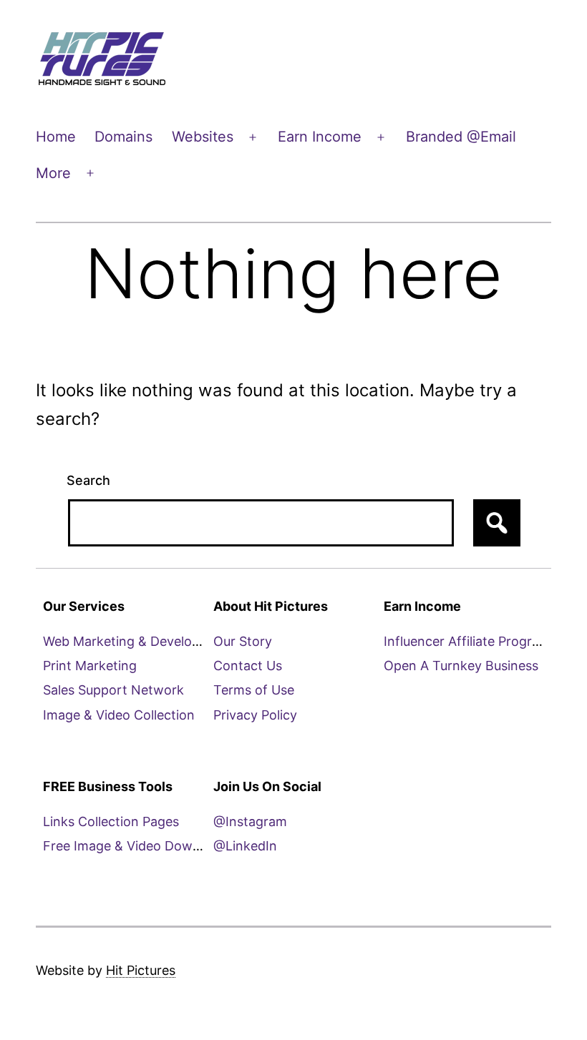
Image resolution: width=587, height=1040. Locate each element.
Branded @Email (461, 136)
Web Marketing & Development (137, 641)
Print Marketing (90, 665)
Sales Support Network (113, 689)
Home (56, 136)
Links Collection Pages (111, 821)
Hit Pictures (140, 970)
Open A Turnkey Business (461, 665)
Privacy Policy (255, 714)
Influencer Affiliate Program (467, 641)
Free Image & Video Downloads (138, 845)
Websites (202, 136)
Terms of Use (253, 689)
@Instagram (250, 821)
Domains (123, 136)
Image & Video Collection (119, 714)
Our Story (242, 641)
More (53, 173)
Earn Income (320, 136)
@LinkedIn (245, 845)
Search (88, 480)
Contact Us (247, 665)
